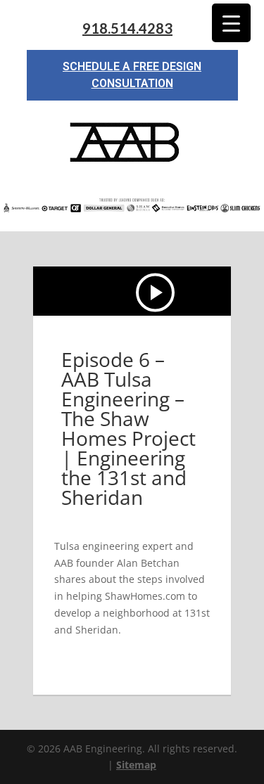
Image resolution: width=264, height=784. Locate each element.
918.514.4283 (127, 28)
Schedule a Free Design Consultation (132, 75)
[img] (157, 292)
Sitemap (136, 764)
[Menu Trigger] (231, 23)
